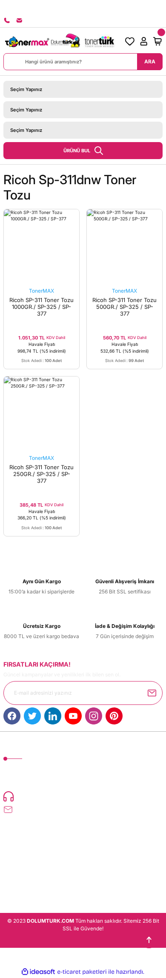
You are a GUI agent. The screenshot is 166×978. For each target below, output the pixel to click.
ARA (149, 61)
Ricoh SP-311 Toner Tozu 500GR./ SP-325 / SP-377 (124, 307)
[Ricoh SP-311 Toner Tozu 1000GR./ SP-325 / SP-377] (41, 247)
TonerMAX (41, 291)
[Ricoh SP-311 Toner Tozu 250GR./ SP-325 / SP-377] (41, 414)
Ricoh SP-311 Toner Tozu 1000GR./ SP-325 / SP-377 (41, 307)
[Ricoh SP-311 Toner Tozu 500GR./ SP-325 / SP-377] (124, 247)
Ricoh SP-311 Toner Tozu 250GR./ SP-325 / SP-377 (41, 474)
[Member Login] (143, 41)
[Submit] (152, 693)
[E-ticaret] (82, 972)
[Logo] (59, 41)
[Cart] (157, 41)
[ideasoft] (38, 972)
